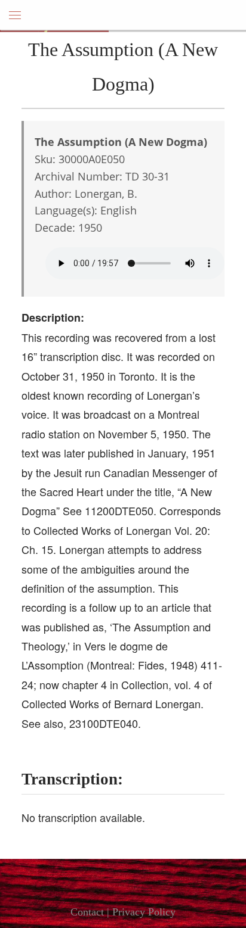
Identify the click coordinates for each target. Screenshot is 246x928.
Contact (87, 912)
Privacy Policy (144, 912)
